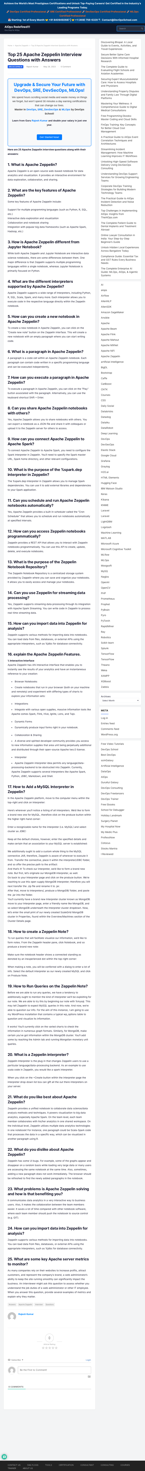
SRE (40, 109)
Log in (104, 718)
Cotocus (105, 843)
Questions (50, 1304)
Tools (48, 1465)
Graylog (105, 466)
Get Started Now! (49, 137)
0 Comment (66, 66)
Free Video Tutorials (112, 743)
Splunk (105, 648)
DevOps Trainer (110, 799)
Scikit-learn (107, 642)
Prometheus (108, 598)
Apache (105, 323)
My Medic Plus (109, 832)
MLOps (66, 109)
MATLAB (106, 538)
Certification (66, 1465)
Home (10, 45)
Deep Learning (109, 433)
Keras (104, 494)
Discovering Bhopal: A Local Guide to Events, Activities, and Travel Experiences (119, 45)
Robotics (106, 637)
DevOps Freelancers (112, 793)
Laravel (105, 510)
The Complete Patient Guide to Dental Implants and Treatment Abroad (118, 226)
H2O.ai (105, 472)
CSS (103, 400)
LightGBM (106, 521)
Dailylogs (32, 1465)
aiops (104, 290)
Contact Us (14, 1465)
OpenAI (105, 582)
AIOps (104, 777)
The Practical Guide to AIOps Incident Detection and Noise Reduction (117, 202)
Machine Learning (111, 532)
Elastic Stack (108, 450)
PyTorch (105, 620)
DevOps (31, 109)
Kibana (105, 499)
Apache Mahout (110, 339)
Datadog (106, 417)
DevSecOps (51, 109)
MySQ (104, 571)
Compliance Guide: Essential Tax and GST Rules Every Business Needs (119, 260)
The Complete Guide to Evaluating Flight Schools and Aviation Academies (117, 70)
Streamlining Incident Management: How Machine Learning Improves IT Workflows (119, 152)
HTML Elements (110, 477)
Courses (105, 395)
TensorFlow (107, 653)
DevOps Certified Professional (28, 11)
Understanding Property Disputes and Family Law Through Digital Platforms (120, 95)
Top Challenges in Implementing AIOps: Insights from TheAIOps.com (119, 214)
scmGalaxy (107, 760)
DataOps (106, 771)
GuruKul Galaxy (109, 782)
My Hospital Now (110, 826)
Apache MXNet (109, 345)
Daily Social (107, 405)
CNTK (104, 389)
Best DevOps (108, 754)
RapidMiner (107, 626)
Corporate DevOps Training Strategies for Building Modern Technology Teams (118, 189)
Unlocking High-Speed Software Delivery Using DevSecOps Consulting (119, 165)
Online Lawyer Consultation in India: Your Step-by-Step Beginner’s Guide (118, 238)
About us (28, 1468)
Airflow (105, 295)
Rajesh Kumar (32, 66)
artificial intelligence (112, 361)
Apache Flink (108, 334)
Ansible (105, 317)
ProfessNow (108, 837)
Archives (106, 696)
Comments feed (110, 729)
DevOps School (109, 749)
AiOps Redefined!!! (17, 27)
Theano (105, 664)
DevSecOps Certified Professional (106, 11)
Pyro (103, 615)
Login (88, 1360)
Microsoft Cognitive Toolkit (116, 549)
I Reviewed (107, 854)
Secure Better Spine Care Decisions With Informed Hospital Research (120, 58)
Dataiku (105, 422)
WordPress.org (109, 734)
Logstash (106, 527)
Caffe (104, 378)
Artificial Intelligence (112, 765)
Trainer (12, 1468)
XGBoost (106, 681)
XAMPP (105, 675)
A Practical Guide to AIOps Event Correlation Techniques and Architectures (119, 140)
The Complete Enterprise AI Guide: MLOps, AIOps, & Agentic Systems (119, 272)
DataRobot (107, 427)
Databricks (107, 411)
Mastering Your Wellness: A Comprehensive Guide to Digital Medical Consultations (119, 107)
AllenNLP (106, 301)
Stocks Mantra (109, 848)
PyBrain (105, 609)
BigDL (104, 367)
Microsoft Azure (110, 543)
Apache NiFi (108, 350)
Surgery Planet (109, 821)
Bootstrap (106, 372)
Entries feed (108, 723)
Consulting (107, 1465)
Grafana (105, 461)
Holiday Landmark (111, 815)
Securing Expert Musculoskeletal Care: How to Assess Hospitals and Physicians (119, 82)
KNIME (104, 505)
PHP (103, 593)
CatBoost (106, 383)
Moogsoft (106, 565)
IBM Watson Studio (111, 488)
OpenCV (105, 587)
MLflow (105, 554)
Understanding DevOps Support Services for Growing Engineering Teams (120, 177)
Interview (39, 1304)
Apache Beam (109, 328)
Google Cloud (108, 455)
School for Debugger (112, 809)
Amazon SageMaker (112, 312)
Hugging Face (109, 483)
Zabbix (105, 687)
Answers (12, 1304)
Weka (104, 670)
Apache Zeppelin (21, 45)
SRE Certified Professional (65, 11)
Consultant (87, 1465)
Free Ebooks (108, 804)
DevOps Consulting (112, 787)
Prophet (105, 604)
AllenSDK (106, 306)
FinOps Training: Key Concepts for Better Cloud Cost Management (118, 128)
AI (102, 284)
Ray (103, 631)
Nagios (105, 576)
